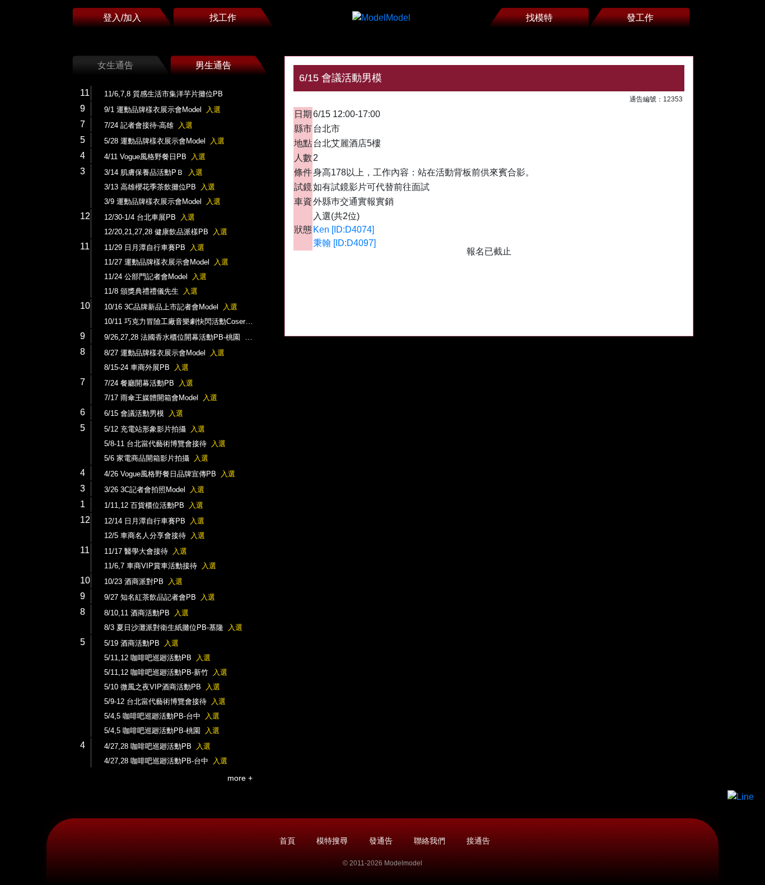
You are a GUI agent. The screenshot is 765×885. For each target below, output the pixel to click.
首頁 (287, 840)
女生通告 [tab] (115, 65)
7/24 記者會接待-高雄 (148, 125)
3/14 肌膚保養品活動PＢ (153, 172)
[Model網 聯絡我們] (740, 797)
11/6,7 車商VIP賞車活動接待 (160, 566)
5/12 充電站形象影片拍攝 (154, 429)
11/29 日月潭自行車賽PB (154, 247)
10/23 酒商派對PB (143, 581)
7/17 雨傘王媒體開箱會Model (160, 397)
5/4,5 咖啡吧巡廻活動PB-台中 (162, 716)
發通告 (381, 840)
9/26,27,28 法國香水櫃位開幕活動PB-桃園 (181, 337)
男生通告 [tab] (213, 65)
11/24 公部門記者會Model (155, 276)
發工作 (640, 17)
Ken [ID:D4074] (343, 229)
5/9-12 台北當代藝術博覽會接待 (165, 701)
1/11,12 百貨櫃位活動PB (153, 505)
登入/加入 (122, 17)
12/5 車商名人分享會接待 (154, 535)
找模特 (539, 17)
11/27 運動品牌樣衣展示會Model (166, 262)
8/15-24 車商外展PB (146, 367)
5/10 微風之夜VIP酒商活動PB (162, 687)
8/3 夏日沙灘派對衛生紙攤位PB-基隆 (173, 627)
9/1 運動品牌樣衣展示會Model (162, 109)
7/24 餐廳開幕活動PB (148, 383)
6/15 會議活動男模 (143, 413)
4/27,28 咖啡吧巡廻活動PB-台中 (165, 761)
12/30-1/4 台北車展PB (149, 217)
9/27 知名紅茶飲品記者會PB (159, 597)
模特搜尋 (332, 840)
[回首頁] (381, 17)
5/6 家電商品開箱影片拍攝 (156, 458)
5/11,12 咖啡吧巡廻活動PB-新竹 (165, 672)
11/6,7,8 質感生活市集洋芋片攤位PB (163, 94)
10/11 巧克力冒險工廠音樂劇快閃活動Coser (184, 321)
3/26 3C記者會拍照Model (154, 489)
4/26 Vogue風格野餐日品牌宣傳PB (169, 474)
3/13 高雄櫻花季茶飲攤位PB (159, 187)
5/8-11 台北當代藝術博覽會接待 (165, 443)
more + (240, 777)
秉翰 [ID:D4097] (344, 243)
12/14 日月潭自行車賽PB (154, 521)
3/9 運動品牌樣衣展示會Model (162, 201)
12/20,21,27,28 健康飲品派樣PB (165, 232)
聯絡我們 (429, 840)
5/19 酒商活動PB (141, 643)
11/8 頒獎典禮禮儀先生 (151, 291)
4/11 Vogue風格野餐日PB (155, 156)
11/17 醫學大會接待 (145, 551)
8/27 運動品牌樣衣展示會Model (164, 353)
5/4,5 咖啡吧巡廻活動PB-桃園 (162, 730)
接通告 (478, 840)
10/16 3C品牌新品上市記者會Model (170, 307)
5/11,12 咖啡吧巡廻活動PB (157, 658)
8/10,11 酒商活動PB (146, 613)
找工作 (222, 17)
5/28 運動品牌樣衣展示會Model (164, 141)
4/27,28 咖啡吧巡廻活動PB (157, 746)
